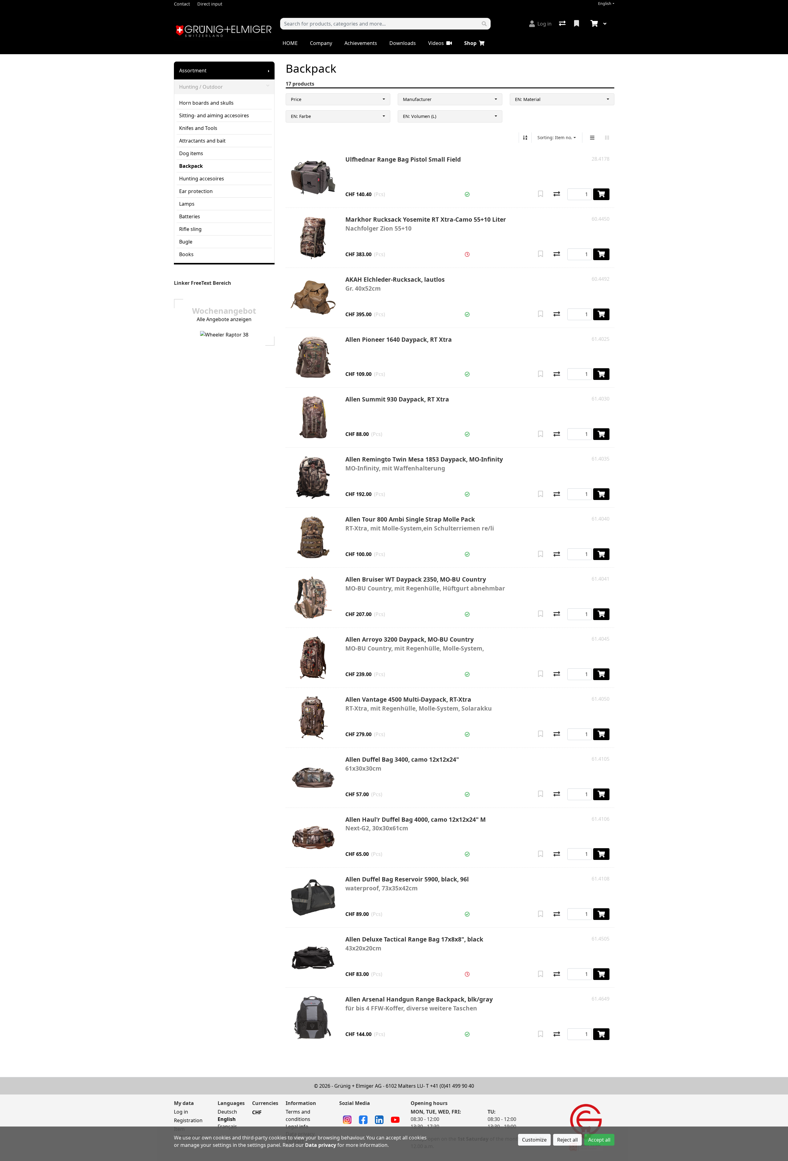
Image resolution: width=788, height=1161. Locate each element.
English (604, 3)
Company (321, 43)
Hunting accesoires (201, 178)
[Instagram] (347, 1119)
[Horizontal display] (607, 137)
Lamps (187, 203)
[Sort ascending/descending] (525, 137)
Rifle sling (190, 229)
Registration (188, 1120)
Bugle (185, 241)
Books (186, 254)
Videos (436, 43)
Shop (470, 43)
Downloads (402, 43)
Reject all (567, 1139)
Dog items (191, 153)
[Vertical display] (592, 137)
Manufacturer (417, 99)
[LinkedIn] (379, 1119)
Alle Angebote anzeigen (224, 319)
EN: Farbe (301, 116)
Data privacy (320, 1145)
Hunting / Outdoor (201, 86)
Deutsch (227, 1111)
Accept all (599, 1139)
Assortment (193, 70)
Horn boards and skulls (206, 102)
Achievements (360, 43)
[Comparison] (562, 24)
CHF (257, 1112)
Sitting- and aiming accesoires (214, 115)
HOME (290, 43)
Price (296, 99)
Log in (181, 1111)
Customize (534, 1139)
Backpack (191, 166)
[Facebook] (363, 1119)
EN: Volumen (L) (419, 116)
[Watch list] (577, 24)
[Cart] (593, 24)
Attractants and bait (202, 140)
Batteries (189, 216)
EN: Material (528, 99)
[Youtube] (395, 1119)
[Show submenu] (268, 70)
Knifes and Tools (198, 128)
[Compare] (557, 194)
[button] (467, 194)
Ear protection (196, 191)
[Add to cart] (601, 194)
